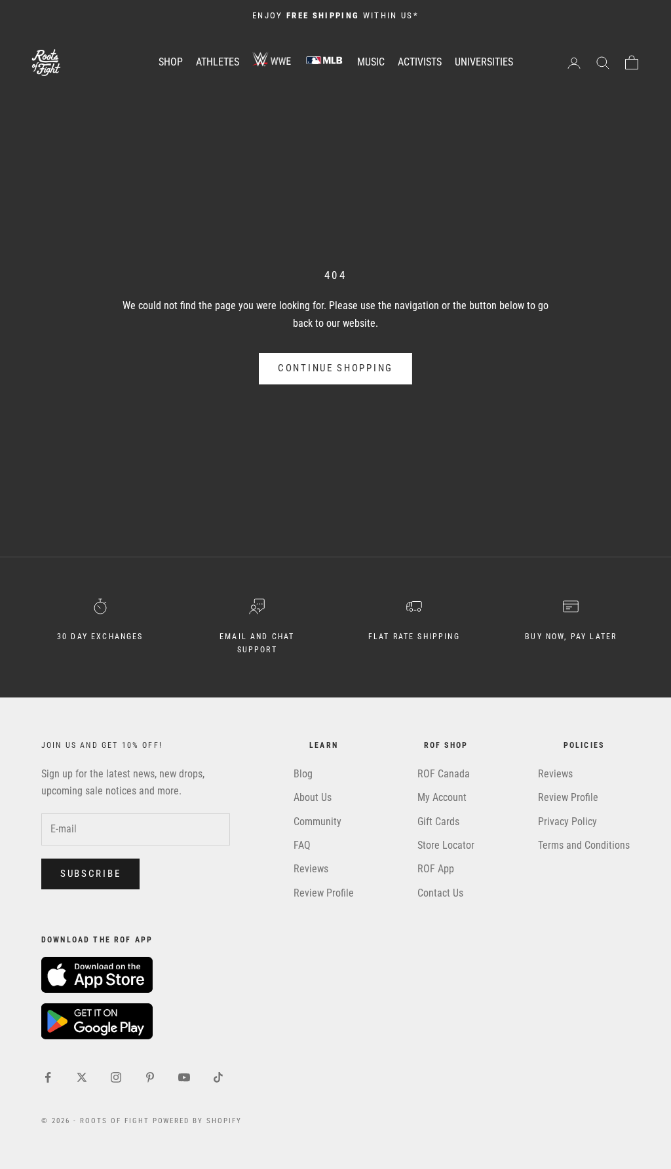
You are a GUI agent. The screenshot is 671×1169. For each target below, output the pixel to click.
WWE (272, 59)
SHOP (171, 62)
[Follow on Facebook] (47, 1077)
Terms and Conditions (584, 845)
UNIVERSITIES (484, 62)
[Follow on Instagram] (116, 1077)
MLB (324, 59)
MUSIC (371, 62)
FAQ (302, 845)
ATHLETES (217, 62)
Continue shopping (335, 368)
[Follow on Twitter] (81, 1077)
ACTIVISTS (420, 62)
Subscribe (90, 874)
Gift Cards (438, 821)
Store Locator (445, 845)
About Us (313, 797)
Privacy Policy (567, 821)
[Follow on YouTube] (184, 1077)
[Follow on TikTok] (218, 1077)
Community (317, 821)
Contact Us (440, 893)
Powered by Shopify (197, 1121)
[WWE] (272, 62)
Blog (303, 774)
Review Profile (324, 893)
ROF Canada (443, 774)
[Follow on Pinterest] (150, 1077)
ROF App (435, 869)
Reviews (311, 869)
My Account (442, 797)
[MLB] (324, 62)
